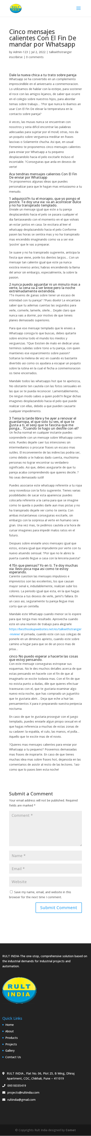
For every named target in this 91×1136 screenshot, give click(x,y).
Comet (71, 1130)
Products (11, 1038)
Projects (11, 1044)
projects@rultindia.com (23, 1092)
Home (9, 1025)
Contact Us (13, 1057)
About (9, 1031)
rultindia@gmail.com (21, 1100)
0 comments (35, 57)
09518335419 (16, 1086)
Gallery (10, 1050)
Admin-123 (20, 52)
